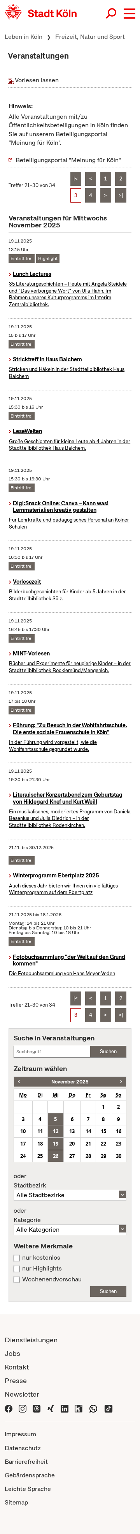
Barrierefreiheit (26, 1462)
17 (23, 1143)
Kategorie (27, 1215)
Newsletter (22, 1394)
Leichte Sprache (28, 1489)
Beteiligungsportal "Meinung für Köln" (68, 160)
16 (118, 1131)
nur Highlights (42, 1268)
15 (103, 1131)
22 (103, 1143)
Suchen (108, 1051)
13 (72, 1131)
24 (23, 1156)
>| (121, 195)
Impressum (20, 1434)
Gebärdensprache (30, 1475)
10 (23, 1131)
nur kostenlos (41, 1258)
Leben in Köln (23, 37)
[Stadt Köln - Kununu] (78, 1407)
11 (40, 1131)
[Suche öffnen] (111, 14)
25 (40, 1156)
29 (103, 1156)
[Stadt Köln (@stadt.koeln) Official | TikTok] (108, 1407)
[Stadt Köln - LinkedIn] (64, 1407)
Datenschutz (23, 1448)
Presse (16, 1380)
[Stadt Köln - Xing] (50, 1407)
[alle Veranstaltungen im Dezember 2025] (121, 1082)
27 (72, 1156)
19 (55, 1143)
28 (88, 1156)
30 (118, 1156)
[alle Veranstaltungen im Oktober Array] (19, 1082)
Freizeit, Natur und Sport (90, 37)
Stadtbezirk (30, 1180)
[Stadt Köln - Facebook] (8, 1407)
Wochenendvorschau (52, 1279)
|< (76, 178)
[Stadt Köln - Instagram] (22, 1407)
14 (88, 1131)
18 (40, 1143)
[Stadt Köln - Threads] (36, 1407)
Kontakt (17, 1366)
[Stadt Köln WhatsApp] (93, 1407)
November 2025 (70, 1081)
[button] (129, 13)
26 (55, 1156)
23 (118, 1143)
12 (55, 1131)
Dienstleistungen (31, 1339)
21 (88, 1143)
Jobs (12, 1353)
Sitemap (16, 1502)
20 (72, 1143)
